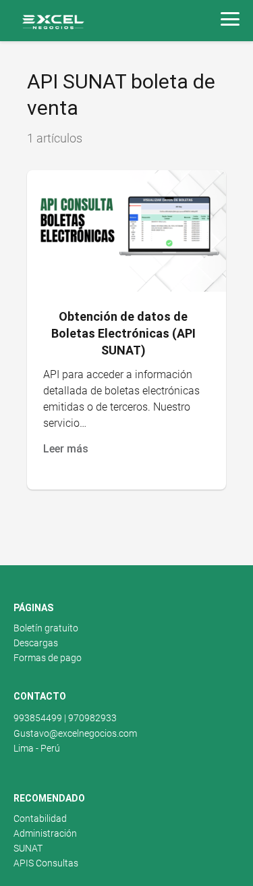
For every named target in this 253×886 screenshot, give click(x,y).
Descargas (35, 642)
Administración (45, 833)
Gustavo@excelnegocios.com (75, 733)
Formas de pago (47, 657)
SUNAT (28, 848)
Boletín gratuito (45, 628)
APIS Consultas (45, 863)
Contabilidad (40, 818)
